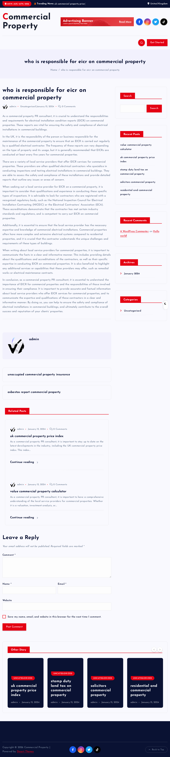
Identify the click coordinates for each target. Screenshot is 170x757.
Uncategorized (28, 106)
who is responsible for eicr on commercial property (90, 70)
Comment (8, 555)
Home (53, 70)
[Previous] (154, 649)
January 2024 (132, 274)
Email (62, 584)
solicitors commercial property (138, 182)
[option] (25, 683)
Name (6, 584)
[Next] (159, 649)
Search (128, 96)
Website (7, 600)
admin (12, 106)
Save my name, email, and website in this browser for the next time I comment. (54, 617)
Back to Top (158, 750)
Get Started (157, 42)
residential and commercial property (104, 690)
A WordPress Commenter (134, 231)
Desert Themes (25, 751)
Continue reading (22, 462)
